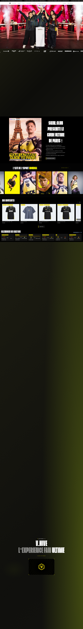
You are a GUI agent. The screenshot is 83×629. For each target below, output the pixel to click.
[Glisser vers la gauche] (77, 202)
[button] (68, 3)
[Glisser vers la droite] (80, 202)
